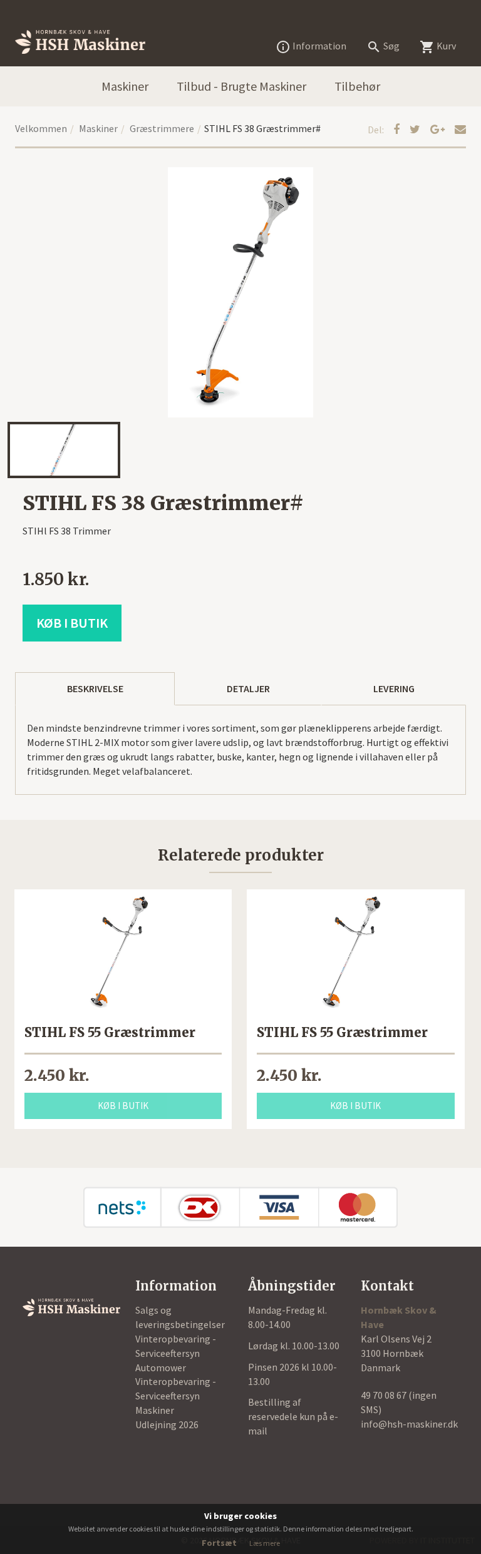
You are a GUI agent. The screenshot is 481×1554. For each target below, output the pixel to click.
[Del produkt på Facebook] (397, 129)
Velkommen (41, 128)
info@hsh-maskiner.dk (409, 1424)
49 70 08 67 (384, 1395)
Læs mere (264, 1543)
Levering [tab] (394, 688)
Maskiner (124, 86)
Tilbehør (357, 86)
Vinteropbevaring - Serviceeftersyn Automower (175, 1353)
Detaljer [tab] (248, 688)
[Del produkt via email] (460, 129)
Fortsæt (219, 1542)
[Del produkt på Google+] (438, 129)
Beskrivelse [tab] (95, 688)
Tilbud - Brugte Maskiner (241, 86)
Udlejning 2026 (167, 1424)
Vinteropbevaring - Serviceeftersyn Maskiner (175, 1395)
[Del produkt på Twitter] (416, 129)
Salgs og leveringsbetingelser (180, 1317)
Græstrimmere (162, 128)
